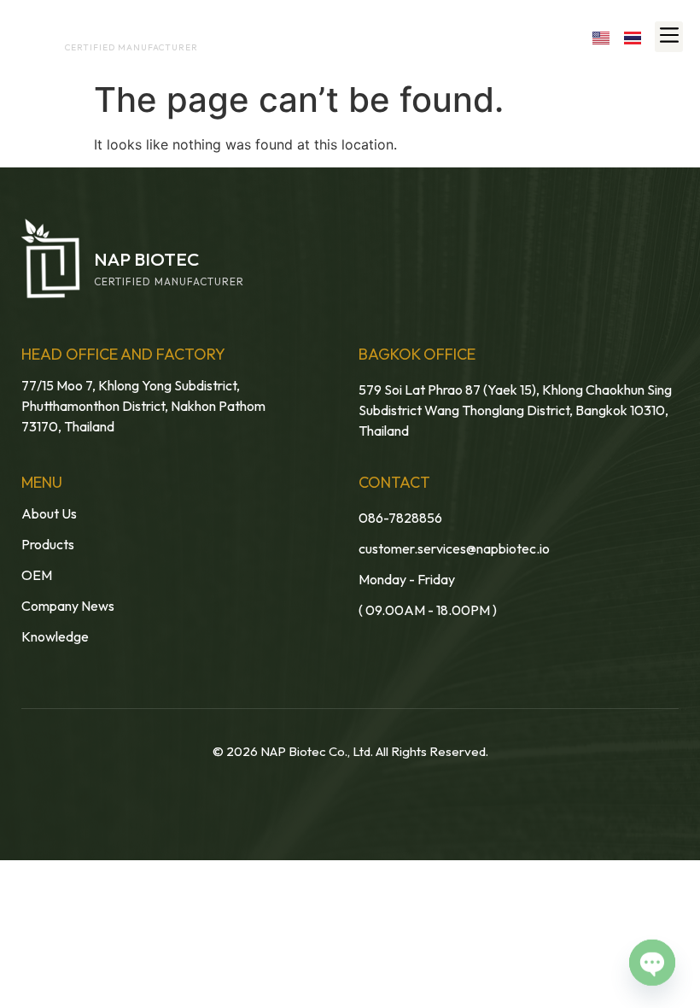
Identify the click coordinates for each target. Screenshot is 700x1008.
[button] (669, 36)
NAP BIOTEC (97, 31)
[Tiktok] (564, 36)
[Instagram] (527, 36)
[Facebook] (453, 36)
